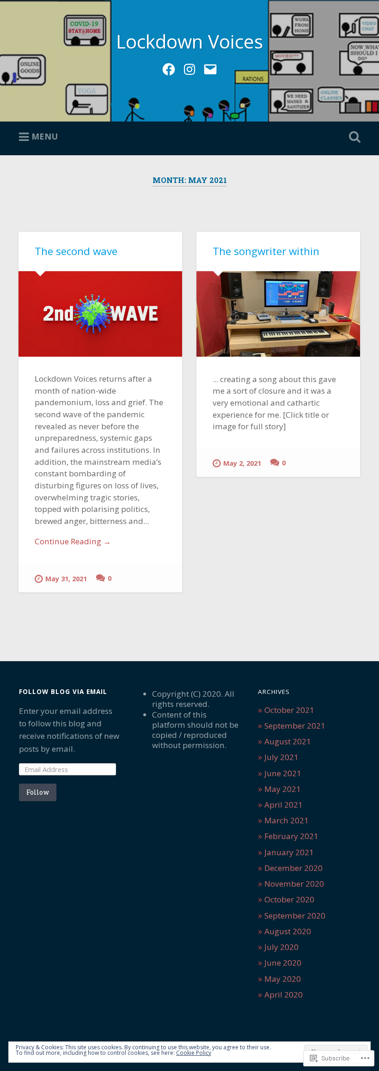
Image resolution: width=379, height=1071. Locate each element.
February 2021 (291, 836)
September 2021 (294, 725)
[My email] (210, 68)
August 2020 (287, 931)
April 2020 (283, 994)
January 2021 (289, 852)
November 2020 (294, 883)
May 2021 (282, 789)
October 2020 (289, 899)
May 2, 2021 (242, 463)
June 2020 (282, 962)
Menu (44, 136)
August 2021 (287, 741)
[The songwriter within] (278, 314)
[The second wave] (100, 314)
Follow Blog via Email (63, 692)
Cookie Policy (193, 1053)
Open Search (352, 137)
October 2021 (289, 710)
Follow (37, 792)
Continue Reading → (73, 541)
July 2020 (281, 947)
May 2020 (282, 979)
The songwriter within (266, 251)
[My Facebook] (168, 68)
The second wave (76, 251)
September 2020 (294, 915)
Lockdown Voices (189, 41)
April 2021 (283, 804)
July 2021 (281, 757)
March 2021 (286, 820)
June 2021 (282, 773)
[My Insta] (189, 68)
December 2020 (293, 868)
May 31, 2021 (66, 578)
